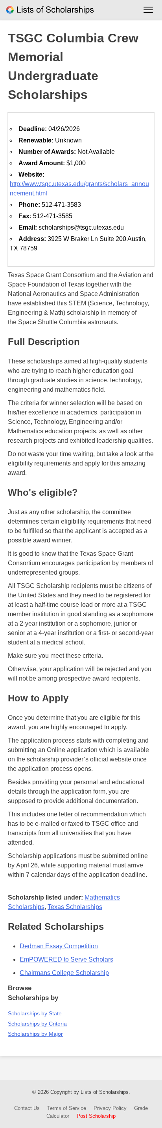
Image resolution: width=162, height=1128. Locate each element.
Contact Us (27, 1108)
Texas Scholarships (75, 906)
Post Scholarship (96, 1116)
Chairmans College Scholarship (64, 972)
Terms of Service (66, 1108)
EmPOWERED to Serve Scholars (66, 959)
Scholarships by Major (35, 1034)
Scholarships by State (35, 1013)
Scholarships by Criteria (37, 1023)
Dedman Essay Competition (59, 946)
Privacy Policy (110, 1108)
